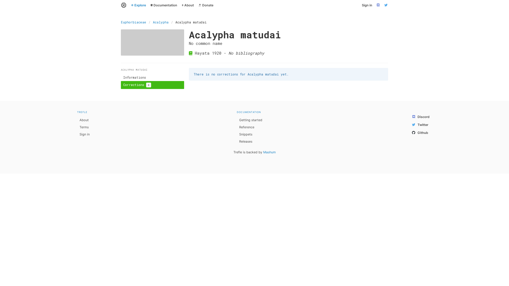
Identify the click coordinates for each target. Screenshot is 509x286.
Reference (246, 127)
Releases (245, 141)
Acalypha (161, 22)
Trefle (82, 112)
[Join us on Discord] (379, 5)
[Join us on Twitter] (386, 5)
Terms (84, 127)
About (84, 120)
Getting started (250, 120)
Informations (134, 77)
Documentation (249, 112)
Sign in (367, 5)
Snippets (245, 134)
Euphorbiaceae (133, 22)
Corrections (136, 85)
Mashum (269, 152)
